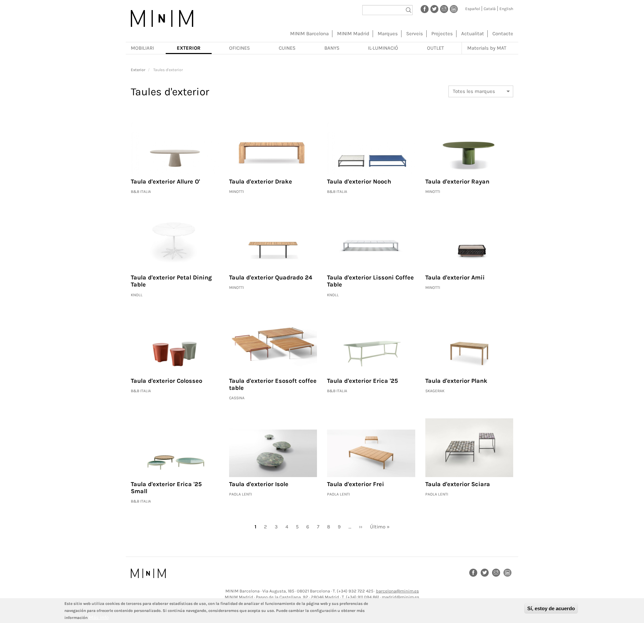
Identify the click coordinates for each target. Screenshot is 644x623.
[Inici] (162, 18)
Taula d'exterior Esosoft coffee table (273, 384)
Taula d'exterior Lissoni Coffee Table (370, 281)
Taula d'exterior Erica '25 (362, 380)
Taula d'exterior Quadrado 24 (270, 277)
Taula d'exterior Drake (260, 181)
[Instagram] (444, 9)
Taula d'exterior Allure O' (165, 181)
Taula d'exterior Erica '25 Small (166, 487)
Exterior (138, 69)
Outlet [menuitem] (435, 48)
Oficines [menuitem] (239, 48)
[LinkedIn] (454, 9)
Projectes (442, 34)
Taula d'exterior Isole (258, 484)
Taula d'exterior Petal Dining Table (171, 281)
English (506, 8)
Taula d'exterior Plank (456, 380)
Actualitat (472, 34)
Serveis (414, 34)
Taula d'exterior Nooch (359, 181)
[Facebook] (425, 9)
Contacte (502, 34)
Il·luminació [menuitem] (383, 48)
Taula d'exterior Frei (355, 484)
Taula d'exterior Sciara (457, 484)
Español (472, 8)
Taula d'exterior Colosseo (166, 380)
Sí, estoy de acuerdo (551, 608)
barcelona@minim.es (397, 590)
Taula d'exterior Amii (455, 277)
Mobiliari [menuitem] (142, 48)
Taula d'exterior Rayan (457, 181)
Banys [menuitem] (331, 48)
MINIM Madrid (353, 34)
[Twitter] (434, 9)
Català (490, 8)
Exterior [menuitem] (189, 48)
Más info (99, 617)
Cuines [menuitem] (287, 48)
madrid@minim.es (400, 597)
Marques (388, 34)
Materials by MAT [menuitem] (486, 48)
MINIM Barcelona (309, 34)
